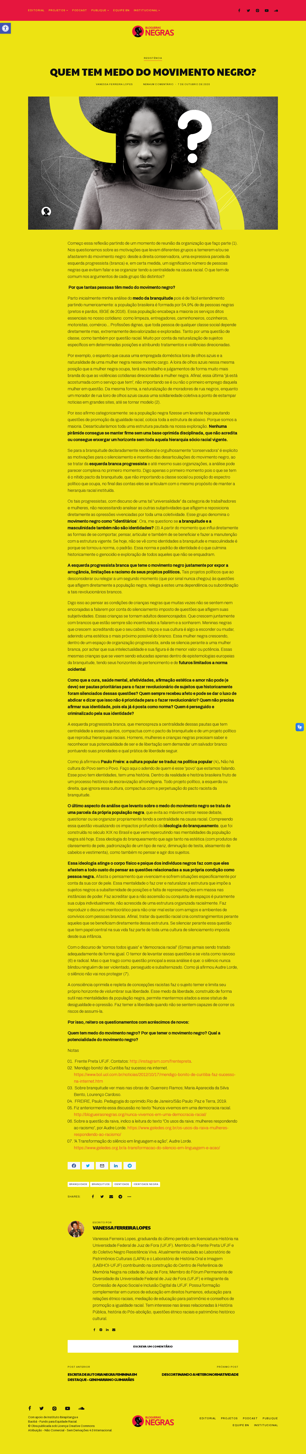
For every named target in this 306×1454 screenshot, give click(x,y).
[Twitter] (248, 10)
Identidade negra (146, 1184)
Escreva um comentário (153, 1346)
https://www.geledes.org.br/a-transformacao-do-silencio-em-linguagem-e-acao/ (147, 1147)
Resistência (153, 58)
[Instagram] (257, 10)
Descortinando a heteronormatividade (200, 1374)
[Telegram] (120, 1197)
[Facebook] (239, 10)
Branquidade (78, 1184)
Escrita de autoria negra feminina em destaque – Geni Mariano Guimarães (102, 1377)
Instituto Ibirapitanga (61, 1417)
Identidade (121, 1184)
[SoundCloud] (276, 10)
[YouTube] (267, 10)
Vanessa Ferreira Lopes (114, 84)
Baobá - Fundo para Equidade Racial (52, 1421)
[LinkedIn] (107, 1329)
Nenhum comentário (158, 84)
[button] (5, 28)
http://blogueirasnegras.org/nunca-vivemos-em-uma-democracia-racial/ (140, 1114)
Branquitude (101, 1184)
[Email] (111, 1197)
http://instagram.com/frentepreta (160, 1061)
